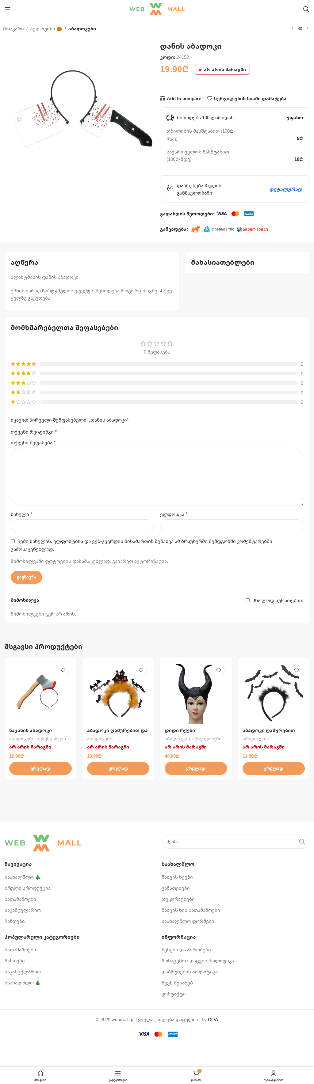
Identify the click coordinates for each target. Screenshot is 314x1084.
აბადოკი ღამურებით (269, 730)
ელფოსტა (173, 514)
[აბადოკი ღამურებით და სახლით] (118, 693)
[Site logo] (157, 9)
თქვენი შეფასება (33, 442)
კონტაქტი (174, 994)
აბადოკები (82, 28)
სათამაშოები (20, 899)
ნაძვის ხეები (177, 877)
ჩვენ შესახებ (177, 983)
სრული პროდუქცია (28, 888)
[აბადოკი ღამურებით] (274, 693)
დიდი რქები (180, 730)
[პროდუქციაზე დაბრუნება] (300, 28)
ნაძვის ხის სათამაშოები (191, 910)
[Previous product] (292, 28)
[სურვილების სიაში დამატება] (63, 670)
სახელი (21, 514)
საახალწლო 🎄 (23, 877)
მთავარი (13, 28)
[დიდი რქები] (196, 693)
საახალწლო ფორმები (188, 921)
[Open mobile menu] (8, 9)
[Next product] (307, 28)
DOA (213, 1019)
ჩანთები (15, 921)
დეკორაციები (178, 899)
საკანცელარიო (23, 910)
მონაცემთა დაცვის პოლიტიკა (198, 960)
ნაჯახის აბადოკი (30, 730)
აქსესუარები (51, 738)
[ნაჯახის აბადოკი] (40, 693)
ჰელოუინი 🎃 (46, 28)
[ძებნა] (306, 9)
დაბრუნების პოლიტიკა (190, 971)
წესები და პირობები (186, 949)
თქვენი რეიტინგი (34, 431)
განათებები (176, 888)
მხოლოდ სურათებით (277, 600)
